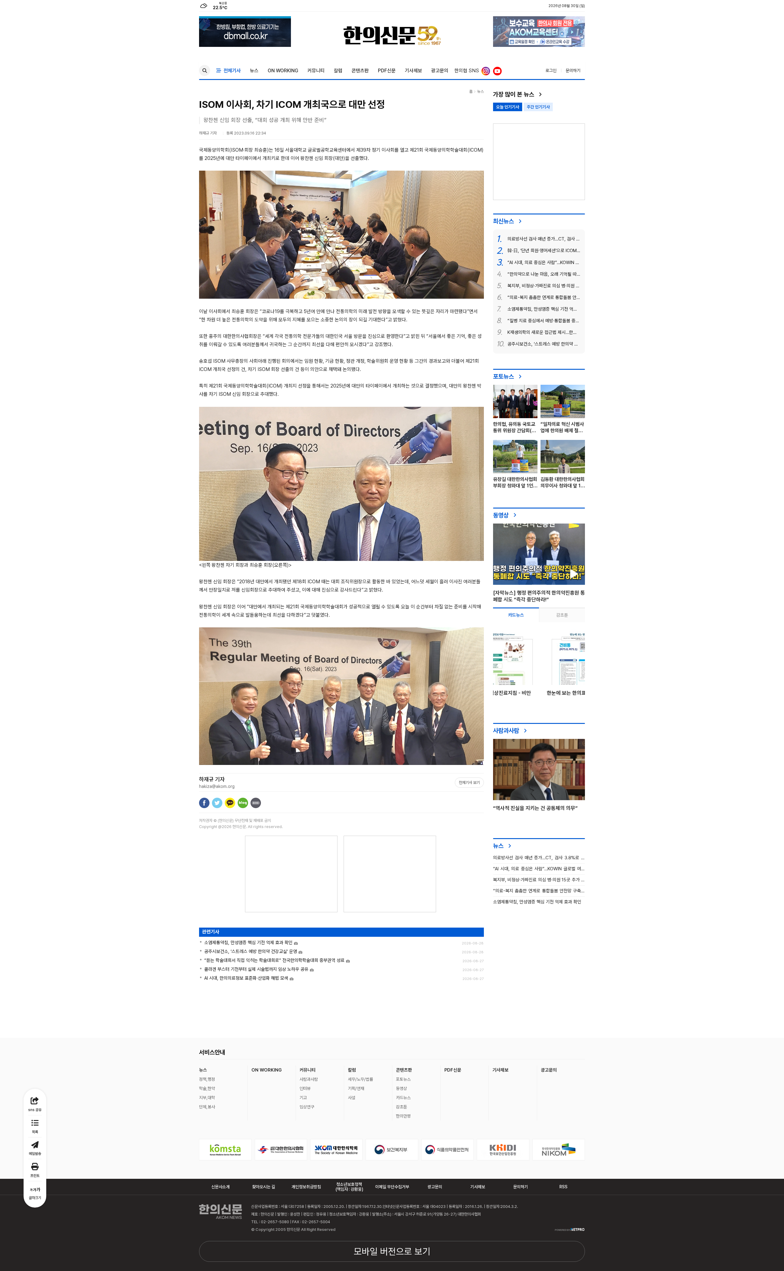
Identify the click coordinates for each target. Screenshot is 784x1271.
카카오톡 (230, 803)
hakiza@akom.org (217, 786)
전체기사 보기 (469, 782)
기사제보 (413, 71)
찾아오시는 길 (263, 1186)
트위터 (217, 803)
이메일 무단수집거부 (392, 1186)
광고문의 (439, 71)
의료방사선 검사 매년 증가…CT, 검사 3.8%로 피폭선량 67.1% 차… (539, 858)
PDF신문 (387, 71)
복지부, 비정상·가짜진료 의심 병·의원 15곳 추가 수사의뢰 (539, 880)
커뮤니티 (316, 71)
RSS (563, 1186)
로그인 (550, 70)
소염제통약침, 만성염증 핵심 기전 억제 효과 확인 (537, 902)
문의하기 (573, 70)
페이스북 (204, 803)
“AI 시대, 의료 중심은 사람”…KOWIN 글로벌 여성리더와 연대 (539, 869)
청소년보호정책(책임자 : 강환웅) (349, 1187)
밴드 (256, 803)
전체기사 (231, 71)
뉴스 (254, 71)
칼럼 (338, 71)
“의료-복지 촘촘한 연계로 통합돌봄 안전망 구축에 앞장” (539, 891)
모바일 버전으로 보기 (392, 1251)
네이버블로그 (243, 803)
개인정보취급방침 (306, 1186)
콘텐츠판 (360, 71)
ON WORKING (283, 71)
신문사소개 (220, 1186)
